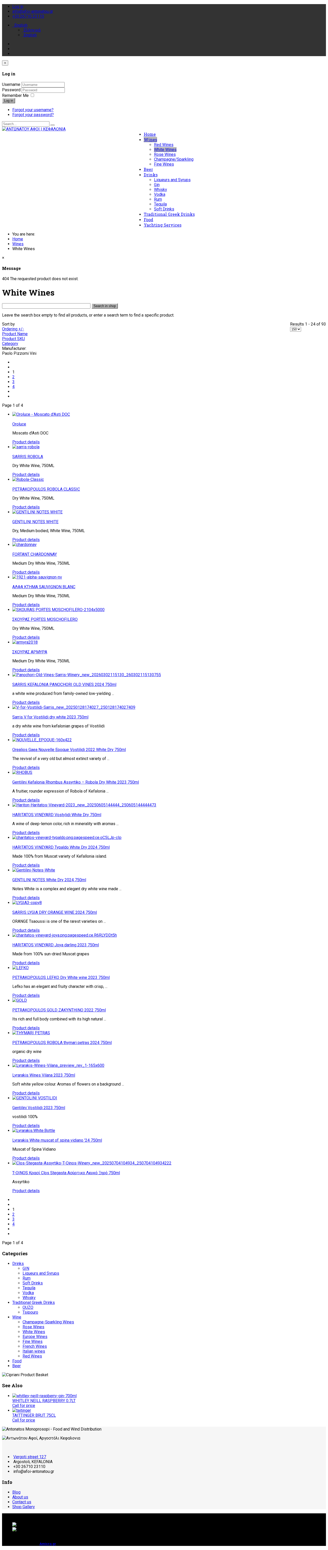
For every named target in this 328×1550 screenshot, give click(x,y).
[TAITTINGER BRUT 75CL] (21, 1410)
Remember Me (15, 95)
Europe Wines (35, 1336)
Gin (157, 184)
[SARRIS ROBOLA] (25, 446)
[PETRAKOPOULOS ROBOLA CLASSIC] (28, 479)
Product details (26, 442)
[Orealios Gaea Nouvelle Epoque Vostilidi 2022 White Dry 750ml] (42, 739)
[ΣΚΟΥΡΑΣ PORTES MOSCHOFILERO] (58, 609)
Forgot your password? (33, 114)
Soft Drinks (164, 209)
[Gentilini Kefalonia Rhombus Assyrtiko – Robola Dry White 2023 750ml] (22, 772)
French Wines (35, 1346)
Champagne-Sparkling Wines (48, 1322)
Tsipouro (30, 1312)
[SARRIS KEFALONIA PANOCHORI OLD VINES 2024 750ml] (86, 674)
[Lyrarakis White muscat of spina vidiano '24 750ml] (33, 1130)
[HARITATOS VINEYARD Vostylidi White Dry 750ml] (84, 805)
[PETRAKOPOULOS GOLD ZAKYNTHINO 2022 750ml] (19, 1000)
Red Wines (163, 144)
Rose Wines (165, 154)
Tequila (160, 204)
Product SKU (13, 338)
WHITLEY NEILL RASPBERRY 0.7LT (44, 1400)
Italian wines (34, 1351)
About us (20, 1497)
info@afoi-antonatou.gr (32, 11)
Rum (158, 199)
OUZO (28, 1307)
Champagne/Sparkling (173, 159)
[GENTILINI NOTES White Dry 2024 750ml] (33, 870)
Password (12, 89)
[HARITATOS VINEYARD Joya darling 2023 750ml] (64, 935)
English (20, 25)
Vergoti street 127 (29, 1456)
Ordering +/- (13, 329)
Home (150, 134)
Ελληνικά (31, 30)
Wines (150, 139)
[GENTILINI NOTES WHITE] (37, 512)
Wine (16, 1317)
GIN (26, 1268)
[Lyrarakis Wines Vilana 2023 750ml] (58, 1065)
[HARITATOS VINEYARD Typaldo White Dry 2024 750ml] (66, 837)
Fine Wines (164, 164)
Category (10, 343)
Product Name (15, 333)
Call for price (23, 1405)
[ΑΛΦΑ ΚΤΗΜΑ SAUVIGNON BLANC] (37, 577)
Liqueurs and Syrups (172, 179)
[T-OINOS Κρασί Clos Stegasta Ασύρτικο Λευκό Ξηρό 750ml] (91, 1163)
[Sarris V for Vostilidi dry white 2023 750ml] (73, 707)
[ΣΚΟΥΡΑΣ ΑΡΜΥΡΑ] (25, 642)
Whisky (160, 189)
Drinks (151, 174)
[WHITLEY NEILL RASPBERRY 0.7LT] (44, 1395)
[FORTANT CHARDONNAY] (24, 544)
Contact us (21, 1502)
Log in (8, 101)
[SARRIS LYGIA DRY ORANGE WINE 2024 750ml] (27, 902)
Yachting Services (162, 225)
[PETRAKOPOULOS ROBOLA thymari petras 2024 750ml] (31, 1032)
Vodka (159, 194)
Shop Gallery (23, 1506)
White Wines (165, 149)
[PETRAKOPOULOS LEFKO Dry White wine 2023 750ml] (20, 967)
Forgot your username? (33, 109)
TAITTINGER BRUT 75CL (34, 1415)
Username (11, 84)
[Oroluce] (41, 414)
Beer (148, 169)
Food (148, 219)
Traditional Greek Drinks (169, 214)
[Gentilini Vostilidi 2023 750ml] (34, 1098)
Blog (16, 1492)
